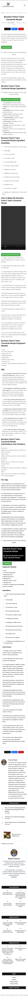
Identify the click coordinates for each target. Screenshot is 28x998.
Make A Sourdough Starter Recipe (20, 960)
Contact (14, 979)
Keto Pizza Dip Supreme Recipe (7, 904)
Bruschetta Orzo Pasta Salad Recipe (7, 893)
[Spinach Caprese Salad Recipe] (7, 835)
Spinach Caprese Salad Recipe (16, 835)
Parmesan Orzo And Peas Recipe (15, 817)
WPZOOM (26, 995)
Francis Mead (10, 22)
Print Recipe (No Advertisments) (10, 99)
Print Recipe (7, 563)
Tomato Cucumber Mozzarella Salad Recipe (8, 924)
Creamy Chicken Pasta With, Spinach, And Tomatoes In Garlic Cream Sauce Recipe (20, 895)
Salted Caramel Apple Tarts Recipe (20, 923)
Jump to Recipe (6, 47)
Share (15, 28)
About (14, 977)
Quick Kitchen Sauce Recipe (20, 949)
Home (2, 12)
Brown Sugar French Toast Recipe (15, 822)
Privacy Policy (14, 983)
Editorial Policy (14, 981)
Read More (14, 877)
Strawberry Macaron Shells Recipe (20, 931)
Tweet (8, 28)
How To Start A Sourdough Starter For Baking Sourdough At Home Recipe (15, 809)
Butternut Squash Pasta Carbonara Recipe (20, 905)
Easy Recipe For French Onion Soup (7, 931)
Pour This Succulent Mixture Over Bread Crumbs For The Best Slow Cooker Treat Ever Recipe (7, 951)
